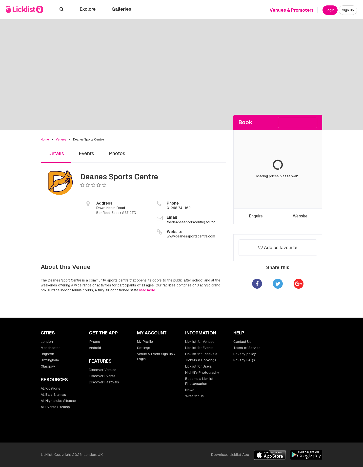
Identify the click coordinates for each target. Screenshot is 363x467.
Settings (143, 348)
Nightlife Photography (202, 372)
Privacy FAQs (244, 360)
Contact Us (242, 341)
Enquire (256, 216)
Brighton (47, 354)
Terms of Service (247, 348)
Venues (61, 139)
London (47, 341)
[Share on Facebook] (257, 284)
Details (56, 153)
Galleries (121, 9)
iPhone (94, 341)
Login (330, 10)
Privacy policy (244, 354)
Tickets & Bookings (200, 360)
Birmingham (50, 360)
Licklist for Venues (200, 341)
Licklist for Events (199, 348)
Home (45, 139)
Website (300, 216)
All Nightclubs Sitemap (58, 400)
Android (95, 348)
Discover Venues (102, 370)
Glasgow (48, 366)
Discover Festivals (104, 382)
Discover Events (102, 376)
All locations (50, 388)
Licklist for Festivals (201, 354)
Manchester (50, 348)
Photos (117, 153)
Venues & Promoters (292, 10)
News (189, 390)
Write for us (194, 396)
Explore (88, 9)
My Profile (145, 341)
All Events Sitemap (55, 407)
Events (86, 153)
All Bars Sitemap (53, 394)
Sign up (348, 10)
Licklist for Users (198, 366)
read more (147, 290)
